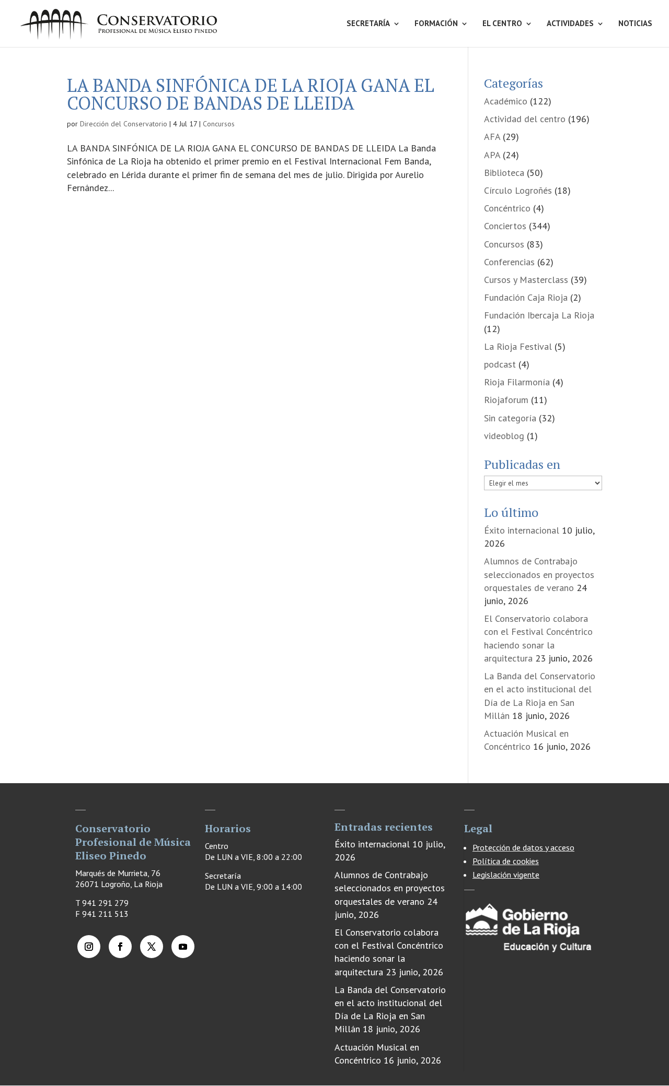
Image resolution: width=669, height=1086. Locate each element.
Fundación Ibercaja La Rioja (539, 315)
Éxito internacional (521, 530)
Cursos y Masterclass (526, 280)
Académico (505, 101)
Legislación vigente (505, 874)
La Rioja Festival (518, 346)
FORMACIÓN (436, 24)
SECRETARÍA (368, 24)
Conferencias (509, 262)
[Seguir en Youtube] (182, 946)
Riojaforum (506, 400)
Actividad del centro (525, 119)
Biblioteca (504, 173)
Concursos (219, 123)
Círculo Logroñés (518, 190)
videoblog (504, 436)
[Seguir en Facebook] (120, 946)
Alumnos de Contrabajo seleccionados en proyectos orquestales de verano (539, 574)
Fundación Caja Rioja (526, 297)
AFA (492, 137)
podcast (500, 364)
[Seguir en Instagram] (88, 946)
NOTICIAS (635, 24)
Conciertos (505, 226)
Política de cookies (505, 861)
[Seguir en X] (151, 946)
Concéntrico (507, 208)
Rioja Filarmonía (517, 382)
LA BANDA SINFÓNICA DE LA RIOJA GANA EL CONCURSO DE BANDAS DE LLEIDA (250, 94)
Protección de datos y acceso (523, 847)
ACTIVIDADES (570, 24)
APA (492, 155)
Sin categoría (510, 418)
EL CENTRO (502, 24)
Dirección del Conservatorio (123, 123)
